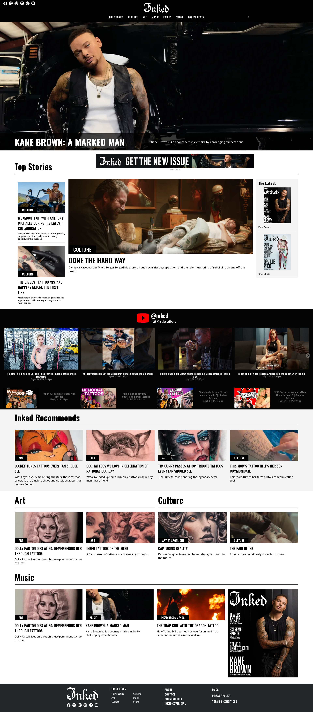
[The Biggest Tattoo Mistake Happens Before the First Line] (41, 261)
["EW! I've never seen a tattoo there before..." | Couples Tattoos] (252, 398)
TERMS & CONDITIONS (224, 702)
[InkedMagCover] (263, 632)
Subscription (173, 699)
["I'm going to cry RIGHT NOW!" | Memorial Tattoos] (98, 398)
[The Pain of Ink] (264, 527)
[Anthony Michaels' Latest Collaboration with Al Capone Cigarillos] (118, 349)
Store (179, 17)
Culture (133, 17)
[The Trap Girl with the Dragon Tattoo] (191, 604)
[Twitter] (11, 3)
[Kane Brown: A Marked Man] (156, 85)
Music (155, 17)
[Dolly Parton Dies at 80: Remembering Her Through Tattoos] (49, 527)
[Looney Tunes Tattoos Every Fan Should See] (49, 445)
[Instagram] (16, 3)
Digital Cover (196, 17)
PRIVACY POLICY (221, 696)
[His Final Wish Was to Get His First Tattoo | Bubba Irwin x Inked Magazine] (41, 349)
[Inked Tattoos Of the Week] (120, 527)
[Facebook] (5, 3)
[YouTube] (33, 3)
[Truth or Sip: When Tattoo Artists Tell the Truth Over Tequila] (272, 349)
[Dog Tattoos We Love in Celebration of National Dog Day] (120, 445)
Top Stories (116, 17)
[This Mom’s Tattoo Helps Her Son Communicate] (264, 445)
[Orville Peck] (277, 254)
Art (144, 17)
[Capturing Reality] (192, 527)
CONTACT (170, 694)
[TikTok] (28, 3)
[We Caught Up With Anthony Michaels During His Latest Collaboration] (41, 197)
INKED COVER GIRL (175, 703)
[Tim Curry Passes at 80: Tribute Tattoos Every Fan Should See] (192, 445)
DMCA (215, 690)
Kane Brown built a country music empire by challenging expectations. (197, 142)
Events (167, 17)
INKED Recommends (173, 618)
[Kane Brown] (277, 209)
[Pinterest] (22, 3)
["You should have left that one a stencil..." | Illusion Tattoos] (175, 398)
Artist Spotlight (173, 540)
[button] (5, 355)
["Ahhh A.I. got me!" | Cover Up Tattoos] (21, 398)
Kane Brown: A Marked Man (69, 141)
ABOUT (168, 690)
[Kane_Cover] (175, 160)
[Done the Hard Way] (160, 216)
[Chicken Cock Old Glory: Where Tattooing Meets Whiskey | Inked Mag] (195, 349)
